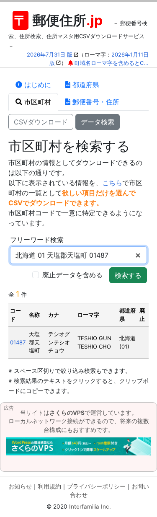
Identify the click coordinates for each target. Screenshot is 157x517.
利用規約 (49, 486)
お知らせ (20, 486)
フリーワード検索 (37, 239)
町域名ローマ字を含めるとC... (112, 62)
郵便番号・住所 (94, 102)
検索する (128, 275)
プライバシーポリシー (96, 486)
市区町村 (36, 102)
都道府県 (84, 84)
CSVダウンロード (41, 122)
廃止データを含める (72, 275)
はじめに (36, 84)
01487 (18, 342)
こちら (112, 182)
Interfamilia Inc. (90, 506)
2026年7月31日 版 (49, 54)
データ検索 (97, 122)
